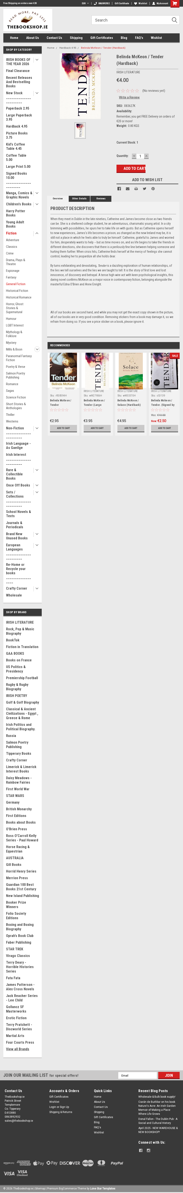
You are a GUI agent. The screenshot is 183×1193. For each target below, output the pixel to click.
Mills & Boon (14, 349)
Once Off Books (18, 485)
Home (14, 38)
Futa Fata (13, 978)
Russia (11, 736)
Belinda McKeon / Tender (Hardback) (103, 47)
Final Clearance (18, 71)
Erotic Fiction (16, 1018)
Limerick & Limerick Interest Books (21, 769)
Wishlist (143, 3)
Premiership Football (22, 678)
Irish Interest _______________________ (18, 458)
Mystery (11, 343)
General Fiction (15, 284)
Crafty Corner (16, 588)
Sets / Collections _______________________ (18, 498)
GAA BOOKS (15, 653)
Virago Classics (18, 956)
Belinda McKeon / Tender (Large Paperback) (94, 405)
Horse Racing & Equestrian (18, 849)
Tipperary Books (18, 753)
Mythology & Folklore (14, 334)
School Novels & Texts (18, 514)
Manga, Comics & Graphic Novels (19, 195)
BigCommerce (68, 1188)
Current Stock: (127, 142)
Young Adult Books (15, 224)
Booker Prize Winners (16, 904)
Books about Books (21, 822)
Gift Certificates (101, 38)
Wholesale (14, 595)
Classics (11, 247)
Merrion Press (17, 878)
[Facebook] (119, 188)
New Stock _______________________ (18, 97)
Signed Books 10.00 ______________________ (18, 179)
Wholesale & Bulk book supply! (156, 1096)
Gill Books (13, 865)
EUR (84, 3)
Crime (10, 253)
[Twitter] (144, 188)
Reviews (101, 198)
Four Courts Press (20, 1042)
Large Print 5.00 (18, 166)
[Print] (136, 188)
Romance (12, 384)
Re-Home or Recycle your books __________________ (18, 573)
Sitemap (40, 1188)
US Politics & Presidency (16, 669)
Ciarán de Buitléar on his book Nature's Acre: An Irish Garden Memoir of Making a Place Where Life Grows (157, 1107)
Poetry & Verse (15, 367)
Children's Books (18, 204)
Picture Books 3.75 (17, 135)
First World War (17, 789)
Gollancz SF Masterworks (16, 1009)
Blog (124, 38)
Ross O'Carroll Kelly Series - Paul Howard (22, 838)
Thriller (10, 415)
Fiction (11, 233)
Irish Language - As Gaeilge (18, 445)
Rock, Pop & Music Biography (20, 631)
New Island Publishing (22, 896)
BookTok (12, 640)
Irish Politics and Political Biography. (20, 727)
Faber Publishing (18, 942)
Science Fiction (16, 397)
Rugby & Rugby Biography (17, 687)
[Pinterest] (153, 188)
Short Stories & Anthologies (16, 406)
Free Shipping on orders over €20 (20, 3)
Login (52, 1107)
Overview (58, 198)
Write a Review (129, 97)
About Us (32, 38)
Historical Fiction (17, 291)
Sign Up (64, 1107)
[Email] (127, 188)
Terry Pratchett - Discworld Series (19, 1027)
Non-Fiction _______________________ (18, 432)
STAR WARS (15, 796)
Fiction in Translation (22, 647)
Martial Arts (15, 1036)
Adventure (12, 240)
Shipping (76, 38)
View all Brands (17, 1049)
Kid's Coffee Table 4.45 (15, 146)
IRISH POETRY (16, 696)
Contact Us (54, 38)
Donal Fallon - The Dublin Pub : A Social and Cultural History (157, 1121)
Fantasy (11, 277)
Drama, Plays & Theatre (15, 262)
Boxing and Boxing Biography (20, 927)
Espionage (12, 271)
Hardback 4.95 (16, 126)
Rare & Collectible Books (14, 474)
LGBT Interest (15, 325)
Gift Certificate (122, 3)
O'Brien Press (16, 829)
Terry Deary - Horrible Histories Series (20, 966)
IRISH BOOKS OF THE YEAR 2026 (18, 62)
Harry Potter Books (15, 213)
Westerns (12, 421)
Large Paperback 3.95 (19, 117)
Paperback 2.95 (17, 108)
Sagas (10, 391)
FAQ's (139, 38)
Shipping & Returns (60, 1112)
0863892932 (104, 3)
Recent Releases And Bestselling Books (19, 82)
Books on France (19, 660)
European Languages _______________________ (18, 551)
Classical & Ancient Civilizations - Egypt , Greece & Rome (22, 713)
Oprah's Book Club (19, 936)
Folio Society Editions (16, 915)
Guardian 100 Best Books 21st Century (21, 887)
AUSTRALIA (15, 858)
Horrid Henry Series (21, 871)
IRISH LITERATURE (20, 622)
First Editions (16, 816)
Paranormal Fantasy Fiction (19, 358)
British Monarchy (19, 809)
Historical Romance (18, 297)
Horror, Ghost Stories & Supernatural (14, 308)
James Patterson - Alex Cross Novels (20, 987)
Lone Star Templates (102, 1188)
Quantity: (122, 156)
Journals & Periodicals (14, 525)
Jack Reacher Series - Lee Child (22, 998)
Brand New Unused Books (17, 536)
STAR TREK (14, 949)
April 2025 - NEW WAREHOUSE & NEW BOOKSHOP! (158, 1130)
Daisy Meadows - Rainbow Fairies (19, 780)
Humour (11, 319)
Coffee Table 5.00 (16, 157)
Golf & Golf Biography (22, 702)
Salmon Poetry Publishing (15, 375)
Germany (12, 802)
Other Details (79, 198)
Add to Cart (63, 428)
